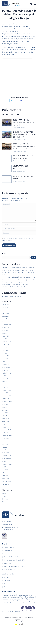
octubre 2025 (5, 327)
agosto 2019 (5, 438)
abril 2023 (4, 384)
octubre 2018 (5, 461)
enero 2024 (5, 361)
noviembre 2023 (6, 367)
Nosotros (6, 577)
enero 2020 (5, 424)
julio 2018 (4, 467)
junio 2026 (5, 307)
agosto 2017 (5, 484)
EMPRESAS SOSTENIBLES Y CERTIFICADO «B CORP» (23, 157)
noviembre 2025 (6, 324)
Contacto (6, 584)
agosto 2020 (5, 404)
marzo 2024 (5, 356)
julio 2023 (4, 376)
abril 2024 (4, 353)
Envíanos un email (7, 524)
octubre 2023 (5, 370)
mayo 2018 (5, 470)
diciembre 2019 (6, 427)
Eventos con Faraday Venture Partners (23, 177)
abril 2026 (4, 310)
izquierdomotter (19, 619)
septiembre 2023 (6, 373)
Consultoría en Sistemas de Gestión (14, 566)
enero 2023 (5, 387)
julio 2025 (4, 333)
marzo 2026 (5, 313)
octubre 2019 (5, 433)
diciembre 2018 (6, 455)
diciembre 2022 (6, 390)
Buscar (4, 254)
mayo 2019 (5, 447)
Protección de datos (9, 569)
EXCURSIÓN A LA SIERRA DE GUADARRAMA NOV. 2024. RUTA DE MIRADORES (24, 134)
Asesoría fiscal (8, 551)
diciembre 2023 (6, 364)
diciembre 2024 (6, 342)
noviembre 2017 (6, 481)
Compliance (7, 563)
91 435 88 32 (7, 521)
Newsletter (5, 499)
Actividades (5, 493)
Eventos (4, 496)
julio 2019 (4, 441)
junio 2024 (5, 350)
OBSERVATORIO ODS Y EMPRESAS (21, 167)
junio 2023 (5, 379)
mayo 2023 (5, 381)
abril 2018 (4, 473)
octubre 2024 (5, 344)
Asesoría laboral (8, 554)
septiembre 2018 (6, 464)
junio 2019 (5, 444)
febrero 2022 (5, 393)
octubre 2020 (5, 398)
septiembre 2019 (6, 436)
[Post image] (6, 122)
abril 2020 (4, 416)
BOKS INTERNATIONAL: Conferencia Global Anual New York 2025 (23, 122)
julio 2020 (4, 407)
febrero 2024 (5, 359)
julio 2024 (4, 347)
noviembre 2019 (6, 430)
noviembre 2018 (6, 458)
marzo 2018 (5, 475)
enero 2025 (5, 339)
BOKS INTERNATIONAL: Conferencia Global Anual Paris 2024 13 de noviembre (24, 146)
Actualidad (7, 580)
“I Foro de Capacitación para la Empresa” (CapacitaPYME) (18, 277)
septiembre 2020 (6, 401)
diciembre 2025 (6, 322)
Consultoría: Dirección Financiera (13, 557)
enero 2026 (5, 319)
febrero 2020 (5, 421)
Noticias (4, 502)
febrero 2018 (5, 478)
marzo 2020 (5, 418)
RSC (5, 587)
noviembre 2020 (6, 396)
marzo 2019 (5, 453)
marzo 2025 (5, 336)
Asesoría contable (9, 547)
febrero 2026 (5, 316)
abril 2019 (4, 450)
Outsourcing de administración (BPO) (14, 560)
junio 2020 (5, 410)
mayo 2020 (5, 413)
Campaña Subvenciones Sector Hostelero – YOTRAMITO (18, 267)
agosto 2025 (5, 330)
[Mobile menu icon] (35, 4)
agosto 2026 (5, 305)
